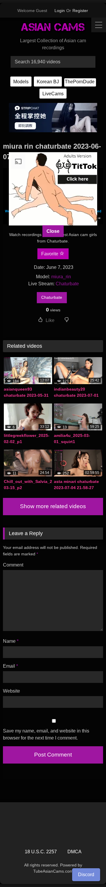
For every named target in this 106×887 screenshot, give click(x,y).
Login (59, 10)
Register (80, 10)
